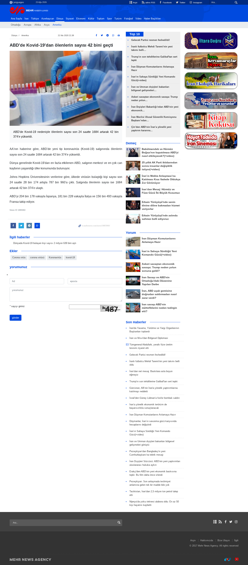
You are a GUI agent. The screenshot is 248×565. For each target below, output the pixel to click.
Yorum (131, 232)
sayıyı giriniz (17, 306)
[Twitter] (231, 522)
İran (27, 18)
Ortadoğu (16, 25)
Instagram (197, 2)
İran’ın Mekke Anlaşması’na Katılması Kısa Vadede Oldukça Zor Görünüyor (161, 179)
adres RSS (150, 2)
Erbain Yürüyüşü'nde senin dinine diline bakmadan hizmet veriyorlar (161, 205)
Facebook (167, 2)
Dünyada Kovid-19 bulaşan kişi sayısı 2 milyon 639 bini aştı (44, 243)
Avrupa (27, 25)
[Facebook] (225, 522)
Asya (46, 25)
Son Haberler (136, 322)
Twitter (182, 2)
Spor (109, 18)
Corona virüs (19, 257)
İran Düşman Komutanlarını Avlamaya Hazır (152, 414)
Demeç (131, 143)
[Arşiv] (215, 522)
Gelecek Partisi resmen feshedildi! (150, 40)
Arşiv (135, 2)
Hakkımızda (206, 540)
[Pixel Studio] (234, 559)
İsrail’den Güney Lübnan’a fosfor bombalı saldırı (154, 398)
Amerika (57, 25)
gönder (15, 317)
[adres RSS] (220, 522)
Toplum (100, 18)
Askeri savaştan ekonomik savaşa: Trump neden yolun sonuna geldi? (159, 267)
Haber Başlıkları (152, 18)
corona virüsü (37, 257)
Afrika (37, 25)
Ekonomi (81, 18)
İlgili (236, 540)
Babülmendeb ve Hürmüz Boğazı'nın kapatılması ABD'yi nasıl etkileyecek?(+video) (160, 152)
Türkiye (35, 18)
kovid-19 (70, 257)
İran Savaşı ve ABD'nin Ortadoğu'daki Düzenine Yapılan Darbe (157, 281)
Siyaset (70, 18)
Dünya (59, 18)
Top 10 (134, 34)
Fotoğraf (128, 18)
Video (138, 18)
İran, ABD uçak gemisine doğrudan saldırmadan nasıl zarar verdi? (159, 294)
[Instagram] (236, 522)
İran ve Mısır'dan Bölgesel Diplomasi (148, 338)
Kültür (91, 18)
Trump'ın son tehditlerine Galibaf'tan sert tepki (153, 381)
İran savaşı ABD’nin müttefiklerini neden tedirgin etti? (159, 308)
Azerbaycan (47, 18)
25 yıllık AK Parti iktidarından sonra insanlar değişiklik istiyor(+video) (159, 166)
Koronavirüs (55, 257)
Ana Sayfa (16, 18)
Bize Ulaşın (223, 540)
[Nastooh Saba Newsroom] (226, 559)
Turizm (118, 18)
